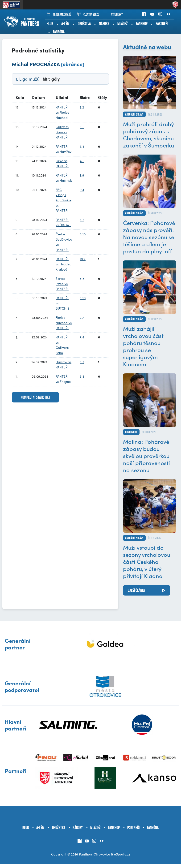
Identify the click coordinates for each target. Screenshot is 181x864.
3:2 (82, 107)
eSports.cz (122, 854)
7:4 (82, 337)
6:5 (82, 127)
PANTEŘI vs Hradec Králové (63, 264)
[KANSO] (154, 778)
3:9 (82, 175)
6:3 (82, 362)
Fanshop (142, 23)
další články (136, 590)
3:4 (82, 146)
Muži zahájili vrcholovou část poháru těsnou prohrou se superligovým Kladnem (143, 346)
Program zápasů (62, 14)
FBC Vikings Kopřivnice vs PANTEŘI (63, 200)
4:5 (82, 161)
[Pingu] (46, 757)
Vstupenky (117, 14)
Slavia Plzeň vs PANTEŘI (62, 283)
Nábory (104, 23)
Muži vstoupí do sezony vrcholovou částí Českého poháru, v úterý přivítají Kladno (146, 561)
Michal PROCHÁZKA (36, 64)
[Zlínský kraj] (105, 757)
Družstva (84, 23)
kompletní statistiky (35, 397)
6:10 (83, 298)
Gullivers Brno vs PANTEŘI (62, 132)
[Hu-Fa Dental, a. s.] (141, 725)
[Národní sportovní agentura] (56, 778)
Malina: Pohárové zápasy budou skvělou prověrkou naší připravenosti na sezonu (146, 456)
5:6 (82, 219)
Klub (50, 23)
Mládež (122, 23)
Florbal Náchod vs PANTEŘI (64, 322)
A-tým (65, 23)
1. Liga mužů (27, 79)
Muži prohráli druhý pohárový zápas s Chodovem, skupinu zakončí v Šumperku (148, 134)
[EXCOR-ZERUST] (164, 757)
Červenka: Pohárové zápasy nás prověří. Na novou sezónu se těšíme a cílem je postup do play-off (149, 237)
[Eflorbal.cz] (75, 757)
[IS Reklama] (134, 757)
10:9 (83, 259)
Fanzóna (59, 32)
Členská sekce (91, 14)
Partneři (162, 23)
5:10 (83, 234)
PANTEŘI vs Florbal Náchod (63, 112)
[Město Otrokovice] (105, 686)
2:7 (82, 317)
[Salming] (68, 725)
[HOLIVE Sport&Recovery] (105, 778)
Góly (102, 97)
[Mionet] (105, 644)
